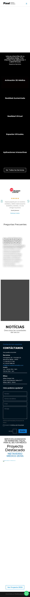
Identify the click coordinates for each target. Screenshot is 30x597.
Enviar (22, 431)
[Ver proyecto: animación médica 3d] (15, 460)
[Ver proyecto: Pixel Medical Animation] (9, 3)
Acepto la (14, 425)
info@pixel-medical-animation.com (13, 365)
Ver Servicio (15, 86)
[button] (26, 593)
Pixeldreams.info (19, 594)
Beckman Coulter (15, 213)
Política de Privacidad (17, 425)
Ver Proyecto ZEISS (15, 587)
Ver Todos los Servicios (15, 170)
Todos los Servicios (12, 270)
